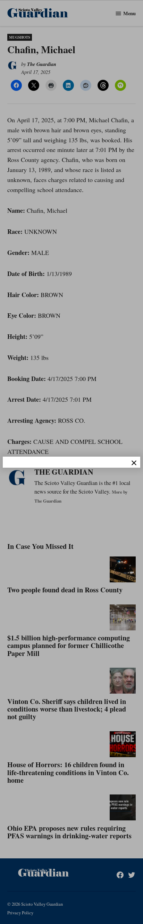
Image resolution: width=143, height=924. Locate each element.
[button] (71, 462)
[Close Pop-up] (134, 463)
